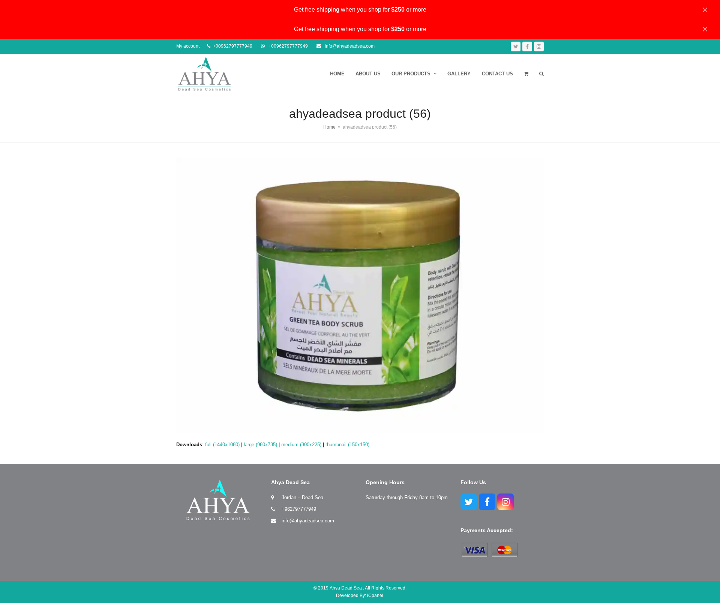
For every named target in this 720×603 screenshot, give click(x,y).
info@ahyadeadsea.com (308, 521)
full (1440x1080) (222, 444)
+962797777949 (299, 509)
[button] (526, 73)
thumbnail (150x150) (347, 444)
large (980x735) (260, 444)
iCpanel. (375, 595)
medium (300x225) (301, 444)
